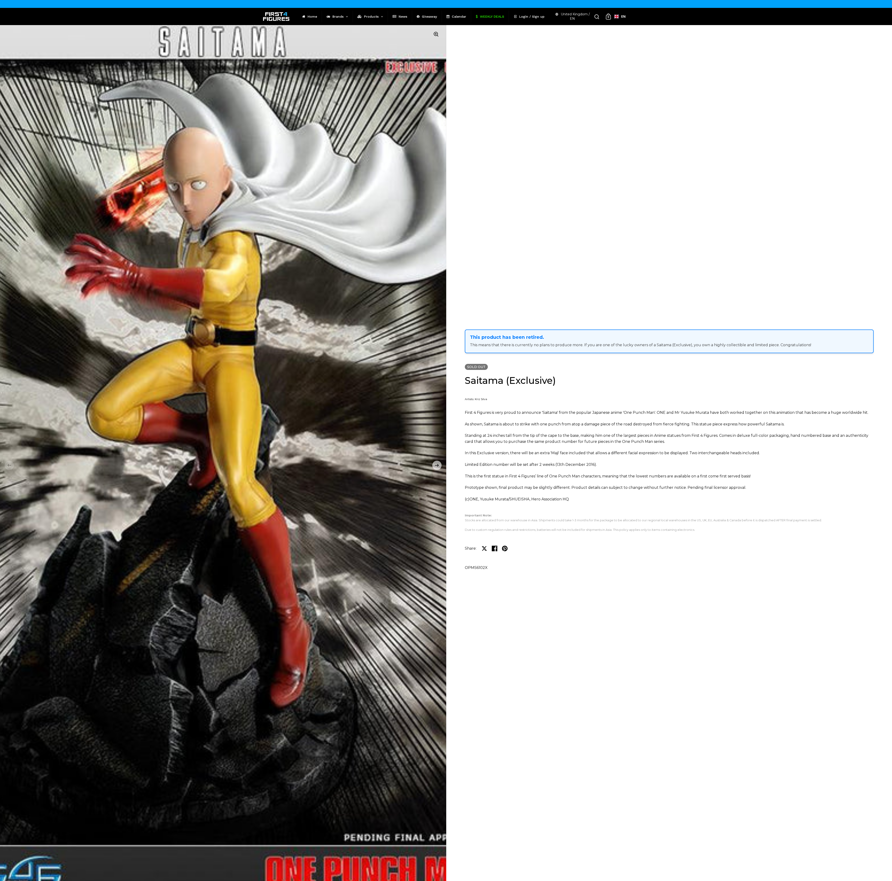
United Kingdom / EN (575, 16)
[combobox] (620, 16)
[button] (9, 465)
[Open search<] (596, 16)
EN (623, 16)
